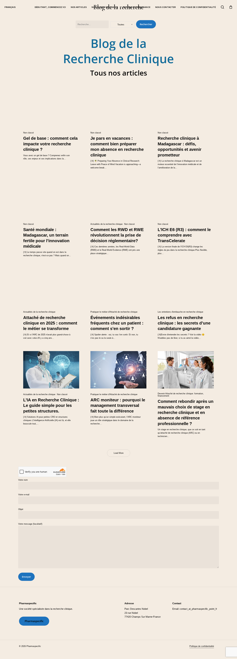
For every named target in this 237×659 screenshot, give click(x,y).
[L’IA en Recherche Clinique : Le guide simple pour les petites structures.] (51, 369)
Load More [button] (118, 453)
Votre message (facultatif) (30, 524)
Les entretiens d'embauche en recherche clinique (180, 312)
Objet (20, 509)
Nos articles (79, 7)
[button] (34, 621)
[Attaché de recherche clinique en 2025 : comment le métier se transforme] (51, 287)
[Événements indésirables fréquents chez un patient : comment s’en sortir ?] (118, 287)
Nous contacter (165, 7)
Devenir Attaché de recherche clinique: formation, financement (181, 394)
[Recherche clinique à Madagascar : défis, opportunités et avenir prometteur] (186, 108)
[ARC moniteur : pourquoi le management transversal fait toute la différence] (118, 369)
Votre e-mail (23, 494)
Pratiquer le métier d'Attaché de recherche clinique (113, 312)
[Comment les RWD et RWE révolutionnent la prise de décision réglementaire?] (118, 199)
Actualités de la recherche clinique (106, 224)
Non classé (28, 133)
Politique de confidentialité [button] (201, 646)
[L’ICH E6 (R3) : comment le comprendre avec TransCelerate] (186, 199)
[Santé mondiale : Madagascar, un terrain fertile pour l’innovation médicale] (51, 199)
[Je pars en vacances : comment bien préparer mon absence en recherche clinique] (118, 108)
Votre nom (23, 480)
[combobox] (122, 24)
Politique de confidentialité (198, 7)
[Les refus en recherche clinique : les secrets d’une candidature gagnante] (186, 287)
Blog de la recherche (118, 7)
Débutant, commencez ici (50, 7)
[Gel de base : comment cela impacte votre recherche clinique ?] (51, 108)
